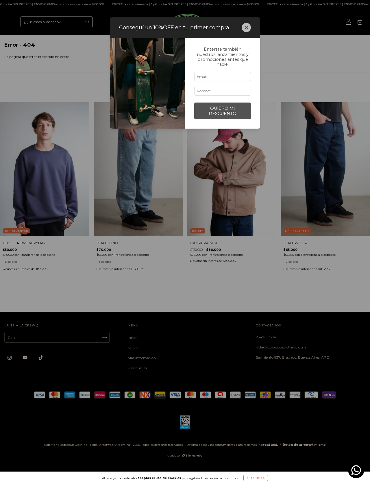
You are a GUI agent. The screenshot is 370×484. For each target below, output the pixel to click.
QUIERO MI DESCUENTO (222, 111)
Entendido (256, 477)
